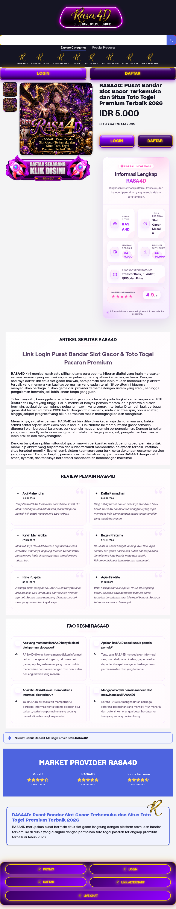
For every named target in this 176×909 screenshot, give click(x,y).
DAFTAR (155, 141)
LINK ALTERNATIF (133, 883)
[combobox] (83, 40)
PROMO (48, 870)
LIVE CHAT (91, 896)
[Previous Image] (23, 119)
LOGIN (43, 73)
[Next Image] (89, 119)
